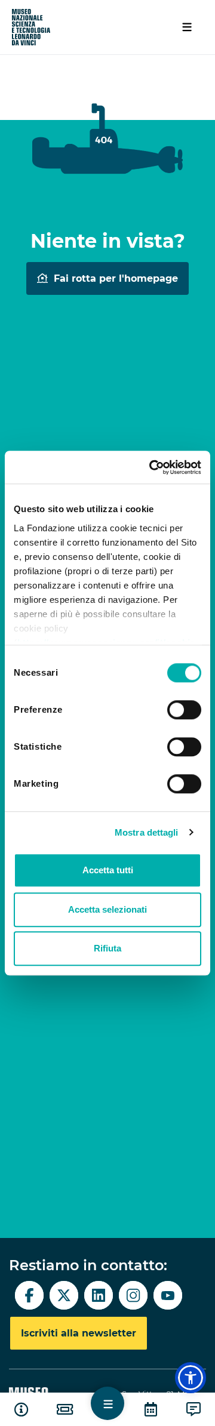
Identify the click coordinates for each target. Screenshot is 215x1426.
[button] (190, 1377)
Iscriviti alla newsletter (78, 1333)
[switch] (184, 709)
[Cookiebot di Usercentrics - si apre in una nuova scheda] (151, 467)
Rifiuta (107, 948)
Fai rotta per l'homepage (116, 278)
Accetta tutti (107, 870)
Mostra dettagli (147, 832)
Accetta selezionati (107, 909)
